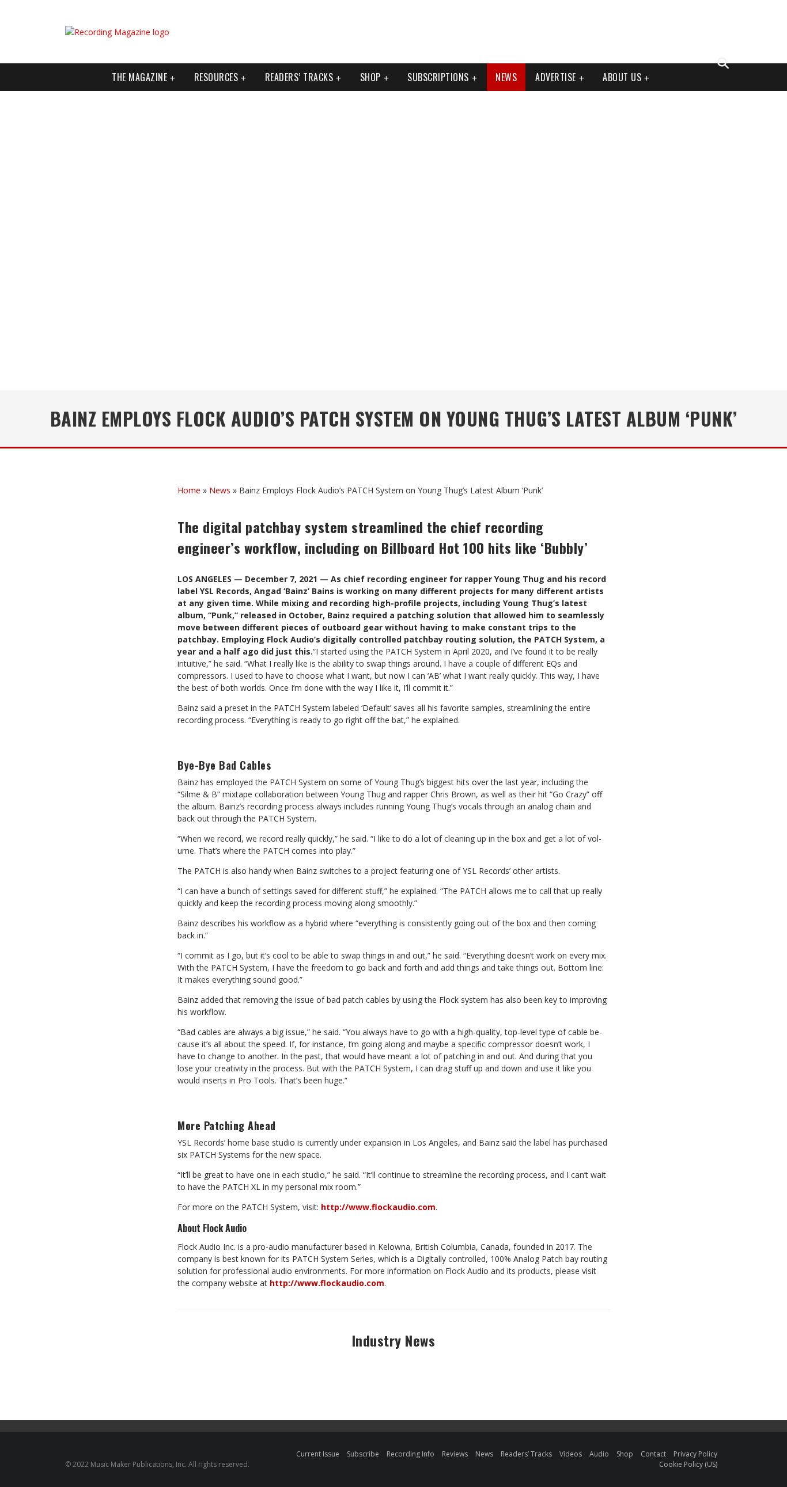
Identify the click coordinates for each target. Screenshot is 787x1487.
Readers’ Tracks (526, 1454)
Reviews (455, 1454)
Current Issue (317, 1454)
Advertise (555, 77)
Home (188, 490)
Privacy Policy (695, 1454)
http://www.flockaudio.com (378, 1206)
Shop (370, 77)
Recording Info (410, 1454)
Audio (599, 1454)
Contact (653, 1454)
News (506, 77)
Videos (570, 1454)
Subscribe (363, 1454)
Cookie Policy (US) (688, 1464)
